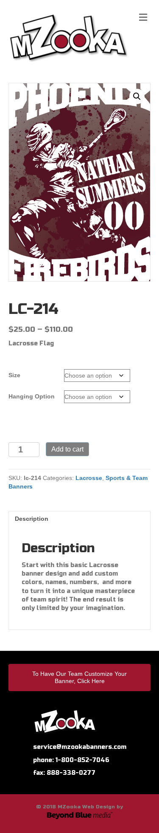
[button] (137, 96)
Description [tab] (31, 518)
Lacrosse (88, 477)
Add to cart (67, 449)
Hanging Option (31, 396)
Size (14, 375)
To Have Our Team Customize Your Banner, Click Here (79, 677)
